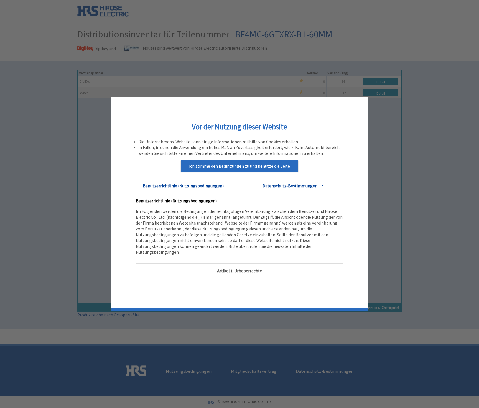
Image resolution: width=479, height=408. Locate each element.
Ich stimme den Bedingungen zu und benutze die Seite (239, 166)
